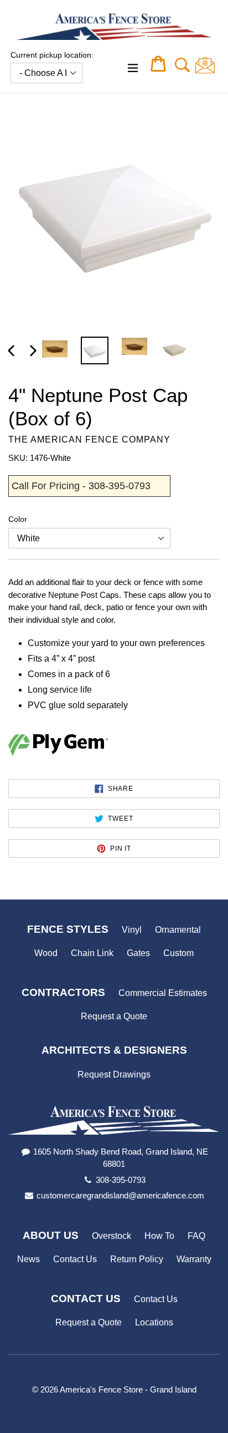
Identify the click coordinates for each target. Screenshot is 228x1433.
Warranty (194, 1259)
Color (17, 519)
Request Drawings (114, 1074)
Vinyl (132, 929)
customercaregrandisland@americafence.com (120, 1195)
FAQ (196, 1236)
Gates (138, 953)
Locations (154, 1322)
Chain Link (92, 953)
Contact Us (75, 1259)
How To (159, 1236)
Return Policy (136, 1259)
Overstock (111, 1236)
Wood (46, 953)
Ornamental (178, 929)
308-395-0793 (121, 1180)
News (28, 1259)
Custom (178, 953)
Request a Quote (114, 1016)
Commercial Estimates (162, 993)
